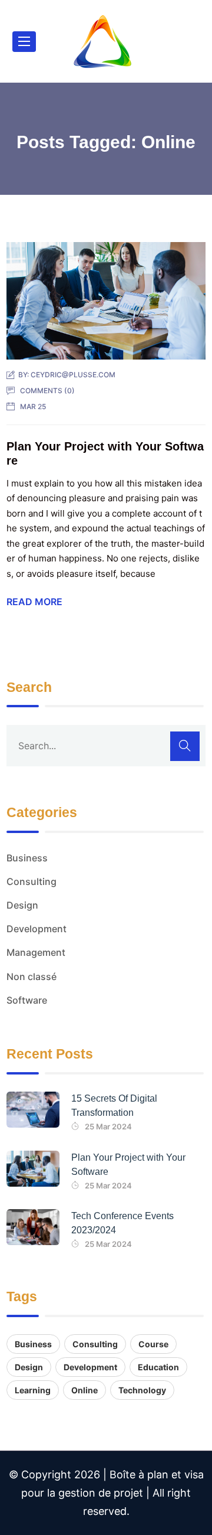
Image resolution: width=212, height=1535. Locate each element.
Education (158, 1367)
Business (27, 858)
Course (153, 1344)
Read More (34, 602)
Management (35, 952)
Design (22, 905)
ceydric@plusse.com (73, 374)
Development (36, 929)
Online (84, 1390)
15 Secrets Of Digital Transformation (114, 1105)
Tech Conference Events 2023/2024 (122, 1223)
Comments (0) (47, 390)
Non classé (31, 976)
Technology (142, 1390)
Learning (33, 1390)
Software (26, 1000)
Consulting (31, 881)
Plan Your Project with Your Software (128, 1164)
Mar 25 (33, 406)
